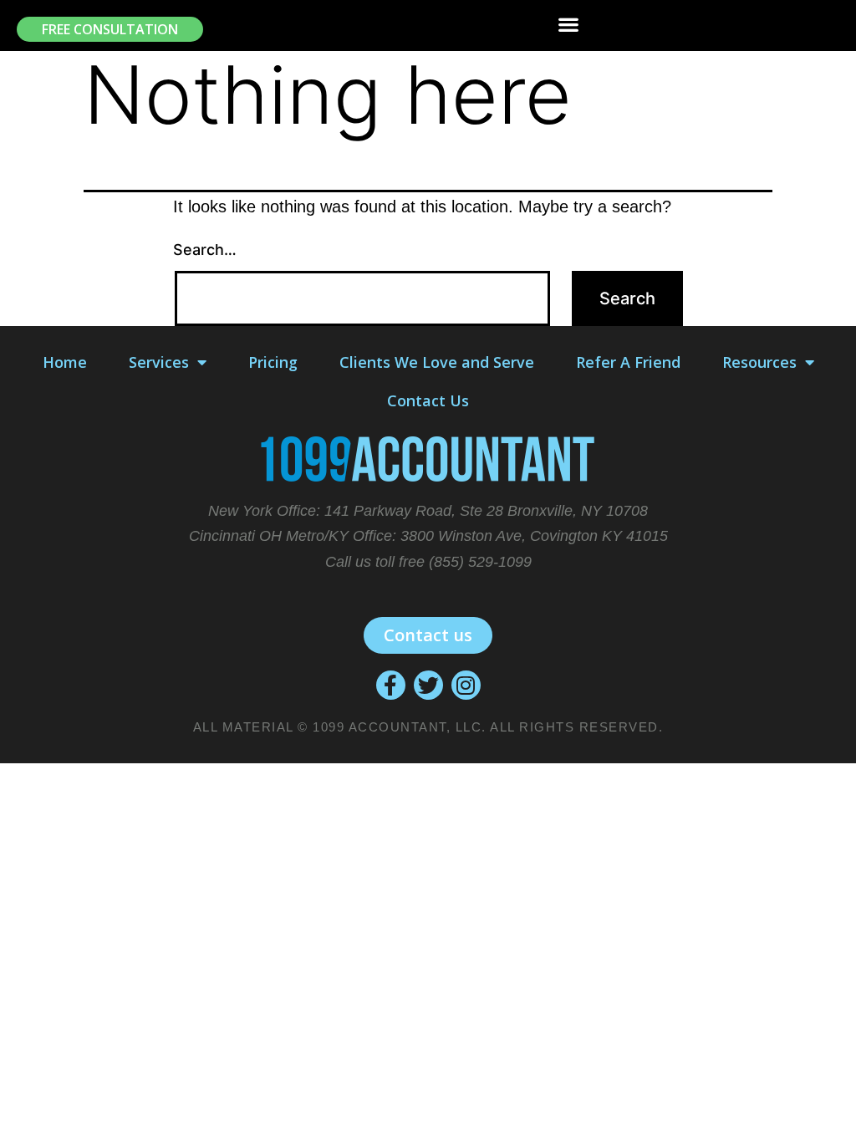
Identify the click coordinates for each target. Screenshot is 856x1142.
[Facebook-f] (390, 685)
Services (159, 362)
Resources (759, 362)
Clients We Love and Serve (436, 362)
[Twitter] (428, 685)
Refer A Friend (628, 362)
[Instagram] (466, 685)
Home (65, 362)
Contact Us (428, 400)
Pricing (273, 362)
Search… (205, 249)
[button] (110, 29)
